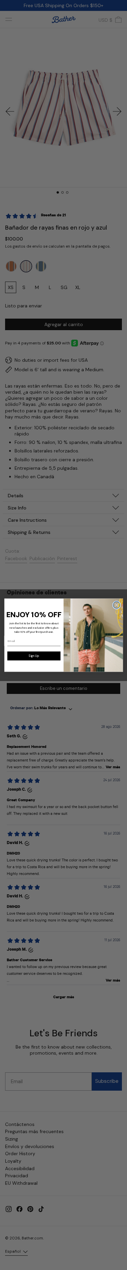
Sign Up (33, 656)
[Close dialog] (116, 605)
